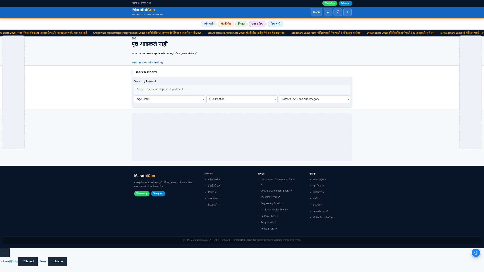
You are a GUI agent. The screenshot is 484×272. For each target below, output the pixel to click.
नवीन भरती (209, 24)
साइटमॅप (316, 205)
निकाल (241, 24)
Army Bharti (267, 222)
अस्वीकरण (317, 192)
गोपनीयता (317, 186)
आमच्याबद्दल (318, 179)
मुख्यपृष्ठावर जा (139, 63)
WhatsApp (330, 3)
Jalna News (319, 211)
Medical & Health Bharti (273, 209)
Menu (316, 12)
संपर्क (315, 198)
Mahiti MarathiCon (323, 217)
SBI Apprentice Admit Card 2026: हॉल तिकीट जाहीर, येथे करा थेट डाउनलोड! (239, 33)
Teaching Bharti (269, 197)
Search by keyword (145, 81)
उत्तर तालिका (258, 24)
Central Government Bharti (275, 190)
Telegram (345, 3)
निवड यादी (275, 24)
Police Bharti (267, 228)
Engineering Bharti (270, 203)
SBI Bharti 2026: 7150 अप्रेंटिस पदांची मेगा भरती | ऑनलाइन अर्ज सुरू (318, 33)
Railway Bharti (268, 216)
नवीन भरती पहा (156, 63)
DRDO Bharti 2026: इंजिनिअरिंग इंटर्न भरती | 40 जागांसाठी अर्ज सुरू (393, 33)
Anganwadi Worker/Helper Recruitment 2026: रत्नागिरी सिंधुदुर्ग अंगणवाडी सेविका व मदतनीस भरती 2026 (139, 33)
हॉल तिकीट (226, 24)
